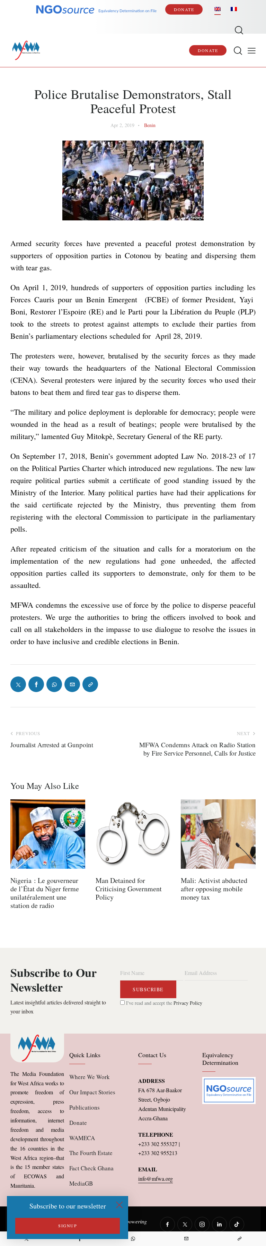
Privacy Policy (188, 1003)
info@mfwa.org (155, 1178)
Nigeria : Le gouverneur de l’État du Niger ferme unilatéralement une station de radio (44, 893)
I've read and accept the (163, 1003)
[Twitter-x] (18, 684)
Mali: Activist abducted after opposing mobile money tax (214, 888)
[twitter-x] (184, 1224)
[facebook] (167, 1224)
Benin (150, 125)
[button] (252, 50)
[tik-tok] (236, 1224)
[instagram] (202, 1224)
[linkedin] (219, 1224)
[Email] (186, 1238)
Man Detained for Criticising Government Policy (129, 888)
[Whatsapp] (133, 1238)
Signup (67, 1225)
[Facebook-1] (36, 684)
